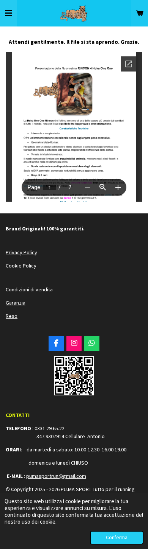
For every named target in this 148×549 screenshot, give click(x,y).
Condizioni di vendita (29, 289)
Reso (11, 316)
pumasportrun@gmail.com (56, 476)
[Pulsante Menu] (8, 13)
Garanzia (15, 302)
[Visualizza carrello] (139, 13)
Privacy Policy (21, 252)
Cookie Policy (21, 265)
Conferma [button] (117, 537)
